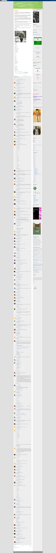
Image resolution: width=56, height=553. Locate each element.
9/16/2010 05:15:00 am (18, 244)
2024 (34, 155)
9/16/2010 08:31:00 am (18, 295)
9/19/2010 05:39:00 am (18, 515)
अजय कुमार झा (19, 287)
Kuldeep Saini (19, 481)
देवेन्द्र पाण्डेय (19, 532)
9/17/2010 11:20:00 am (18, 446)
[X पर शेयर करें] (26, 72)
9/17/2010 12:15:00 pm (18, 452)
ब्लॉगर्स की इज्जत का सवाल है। (19, 276)
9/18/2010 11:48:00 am (18, 497)
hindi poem (20, 73)
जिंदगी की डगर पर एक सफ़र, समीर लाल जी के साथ (37, 257)
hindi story (23, 73)
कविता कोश (38, 75)
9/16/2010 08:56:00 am (18, 301)
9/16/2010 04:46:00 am (18, 232)
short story (26, 73)
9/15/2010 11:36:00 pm (18, 136)
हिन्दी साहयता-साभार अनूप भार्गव (36, 199)
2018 (34, 159)
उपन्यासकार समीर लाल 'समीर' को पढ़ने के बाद (36, 251)
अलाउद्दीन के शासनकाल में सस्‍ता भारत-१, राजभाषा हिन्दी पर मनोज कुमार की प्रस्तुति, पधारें (23, 346)
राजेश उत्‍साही (19, 140)
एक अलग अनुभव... (35, 169)
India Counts (35, 202)
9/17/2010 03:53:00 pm (18, 455)
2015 (34, 161)
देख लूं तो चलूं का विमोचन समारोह (35, 271)
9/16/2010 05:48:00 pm (18, 373)
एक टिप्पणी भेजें (15, 544)
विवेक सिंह (18, 416)
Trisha (18, 299)
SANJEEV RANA (19, 105)
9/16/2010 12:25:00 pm (18, 348)
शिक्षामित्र (18, 96)
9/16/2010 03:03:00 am (18, 215)
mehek (18, 187)
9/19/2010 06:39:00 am (18, 525)
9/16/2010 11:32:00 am (18, 338)
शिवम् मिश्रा (19, 384)
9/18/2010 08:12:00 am (18, 477)
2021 (34, 157)
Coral (18, 456)
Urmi (18, 516)
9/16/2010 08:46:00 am (18, 298)
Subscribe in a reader (35, 63)
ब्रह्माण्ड (17, 175)
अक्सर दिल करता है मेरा (36, 173)
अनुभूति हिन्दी (35, 197)
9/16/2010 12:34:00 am (18, 168)
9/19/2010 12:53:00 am (18, 512)
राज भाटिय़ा (19, 233)
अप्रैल (34, 177)
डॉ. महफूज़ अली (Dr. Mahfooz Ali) (21, 210)
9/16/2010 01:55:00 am (18, 201)
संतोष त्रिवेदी (19, 419)
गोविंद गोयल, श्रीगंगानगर (20, 78)
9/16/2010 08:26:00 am (18, 289)
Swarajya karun (19, 118)
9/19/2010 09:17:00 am (18, 528)
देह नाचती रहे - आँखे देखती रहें (35, 272)
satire (24, 73)
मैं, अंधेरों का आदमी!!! (35, 168)
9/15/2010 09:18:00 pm (18, 80)
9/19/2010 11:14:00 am (18, 531)
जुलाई (34, 175)
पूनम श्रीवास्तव (19, 328)
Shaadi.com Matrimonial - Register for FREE (37, 51)
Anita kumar (19, 429)
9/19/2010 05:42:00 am (18, 522)
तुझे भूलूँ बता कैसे (35, 170)
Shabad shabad (19, 390)
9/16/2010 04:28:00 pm (18, 370)
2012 (34, 163)
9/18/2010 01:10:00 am (18, 464)
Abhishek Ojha (19, 296)
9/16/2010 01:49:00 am (18, 197)
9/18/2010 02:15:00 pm (18, 504)
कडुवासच (18, 86)
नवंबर (34, 166)
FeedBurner (39, 57)
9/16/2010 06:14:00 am (18, 266)
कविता (16, 73)
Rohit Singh (19, 374)
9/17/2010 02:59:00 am (18, 421)
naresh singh (19, 317)
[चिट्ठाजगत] (34, 148)
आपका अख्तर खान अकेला (20, 336)
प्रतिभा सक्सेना (19, 453)
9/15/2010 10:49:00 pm (18, 95)
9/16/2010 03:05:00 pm (18, 360)
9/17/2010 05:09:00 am (18, 424)
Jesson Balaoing (19, 137)
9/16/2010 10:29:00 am (18, 322)
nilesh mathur (19, 465)
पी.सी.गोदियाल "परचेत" (19, 143)
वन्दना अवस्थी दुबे (19, 513)
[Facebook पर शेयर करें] (26, 72)
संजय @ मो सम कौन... (19, 81)
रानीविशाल (18, 371)
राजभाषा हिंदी (19, 216)
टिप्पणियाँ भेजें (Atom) (18, 547)
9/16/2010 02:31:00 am (18, 212)
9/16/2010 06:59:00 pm (18, 389)
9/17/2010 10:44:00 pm (18, 461)
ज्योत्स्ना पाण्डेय (19, 302)
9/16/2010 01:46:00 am (18, 194)
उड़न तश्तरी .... (21, 3)
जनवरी (34, 179)
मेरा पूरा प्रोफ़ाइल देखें (34, 30)
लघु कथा (17, 73)
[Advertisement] (23, 549)
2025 (34, 154)
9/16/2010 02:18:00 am (18, 209)
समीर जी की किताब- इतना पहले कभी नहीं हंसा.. (36, 263)
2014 (34, 162)
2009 (34, 180)
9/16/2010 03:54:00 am (18, 229)
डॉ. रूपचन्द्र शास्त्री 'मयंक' (20, 222)
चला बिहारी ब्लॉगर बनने (19, 92)
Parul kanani (19, 267)
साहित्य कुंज (35, 198)
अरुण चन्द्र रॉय (19, 230)
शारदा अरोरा (19, 177)
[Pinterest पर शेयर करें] (27, 72)
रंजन (18, 146)
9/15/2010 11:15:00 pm (18, 117)
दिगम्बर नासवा (19, 213)
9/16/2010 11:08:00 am (18, 327)
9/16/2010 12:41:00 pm (18, 357)
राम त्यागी (18, 108)
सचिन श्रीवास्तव (19, 169)
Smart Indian (19, 89)
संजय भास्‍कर (19, 468)
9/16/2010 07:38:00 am (18, 277)
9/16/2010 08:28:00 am (18, 292)
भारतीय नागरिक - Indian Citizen (20, 180)
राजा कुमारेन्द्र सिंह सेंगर (20, 536)
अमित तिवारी (19, 478)
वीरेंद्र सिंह (19, 331)
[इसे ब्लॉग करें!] (25, 72)
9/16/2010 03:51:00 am (18, 221)
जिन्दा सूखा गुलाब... (35, 171)
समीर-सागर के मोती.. (34, 262)
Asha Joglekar (19, 484)
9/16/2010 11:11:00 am (18, 330)
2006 (34, 182)
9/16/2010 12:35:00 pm (18, 354)
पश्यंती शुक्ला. (19, 270)
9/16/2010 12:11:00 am (18, 139)
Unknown (19, 447)
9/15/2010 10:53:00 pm (18, 104)
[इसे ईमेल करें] (24, 72)
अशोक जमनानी (19, 502)
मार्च (34, 178)
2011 (34, 164)
